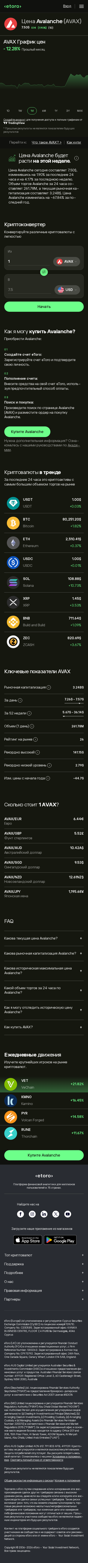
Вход (67, 6)
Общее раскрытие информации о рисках (28, 1480)
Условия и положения (67, 1480)
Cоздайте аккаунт (14, 119)
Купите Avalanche (27, 432)
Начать (44, 307)
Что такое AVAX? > (47, 142)
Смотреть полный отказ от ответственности (36, 1460)
